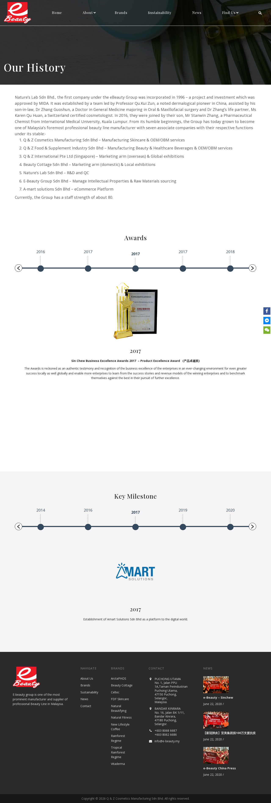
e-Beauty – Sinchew (218, 697)
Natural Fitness (121, 717)
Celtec (115, 692)
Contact (85, 706)
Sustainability (89, 692)
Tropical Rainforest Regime (118, 752)
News (84, 699)
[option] (40, 262)
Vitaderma (118, 764)
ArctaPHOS (118, 678)
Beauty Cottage (122, 685)
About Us (86, 678)
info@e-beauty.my (167, 741)
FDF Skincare (120, 699)
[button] (18, 268)
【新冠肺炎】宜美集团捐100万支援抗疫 (229, 733)
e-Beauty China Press (219, 768)
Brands (85, 685)
